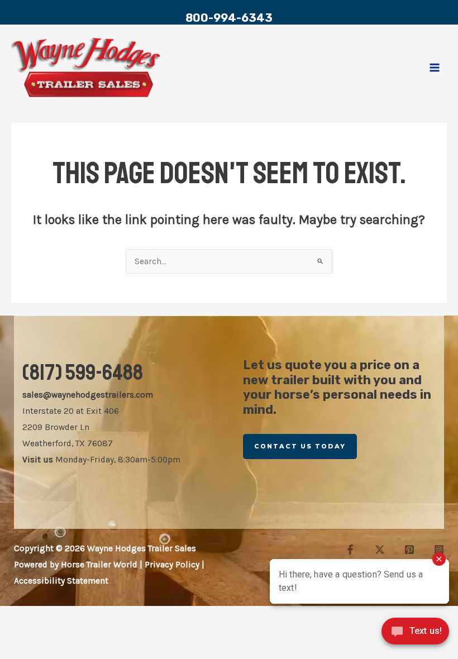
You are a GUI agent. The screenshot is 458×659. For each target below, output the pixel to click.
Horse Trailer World (99, 565)
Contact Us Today (300, 446)
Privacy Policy (172, 565)
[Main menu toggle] (435, 67)
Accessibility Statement (61, 581)
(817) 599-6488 (82, 372)
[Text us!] (415, 635)
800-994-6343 (229, 18)
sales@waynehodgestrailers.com (87, 395)
